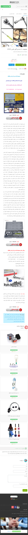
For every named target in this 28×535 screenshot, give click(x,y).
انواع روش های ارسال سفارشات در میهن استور (19, 513)
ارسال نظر (25, 490)
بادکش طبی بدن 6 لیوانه (14, 369)
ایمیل (26, 468)
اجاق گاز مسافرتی (14, 346)
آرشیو (22, 328)
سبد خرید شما (5, 6)
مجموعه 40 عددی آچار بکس (19, 321)
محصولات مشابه (19, 13)
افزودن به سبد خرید (19, 64)
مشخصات (25, 13)
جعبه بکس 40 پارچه (17, 319)
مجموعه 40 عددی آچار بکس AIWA (13, 315)
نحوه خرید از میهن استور (23, 515)
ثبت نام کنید (9, 531)
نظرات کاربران (12, 13)
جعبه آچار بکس (10, 319)
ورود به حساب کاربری (16, 531)
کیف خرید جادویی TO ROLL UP (14, 439)
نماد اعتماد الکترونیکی (23, 511)
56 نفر (10, 64)
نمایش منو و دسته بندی (21, 6)
